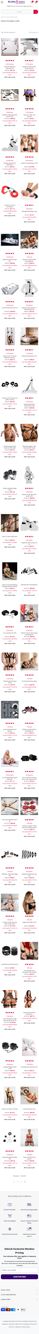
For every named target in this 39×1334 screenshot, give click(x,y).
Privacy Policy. (26, 1327)
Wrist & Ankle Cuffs (11, 17)
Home (2, 17)
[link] (10, 62)
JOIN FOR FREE (19, 1276)
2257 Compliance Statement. (28, 1324)
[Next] (25, 1182)
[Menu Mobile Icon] (2, 2)
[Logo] (16, 2)
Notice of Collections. (15, 1327)
